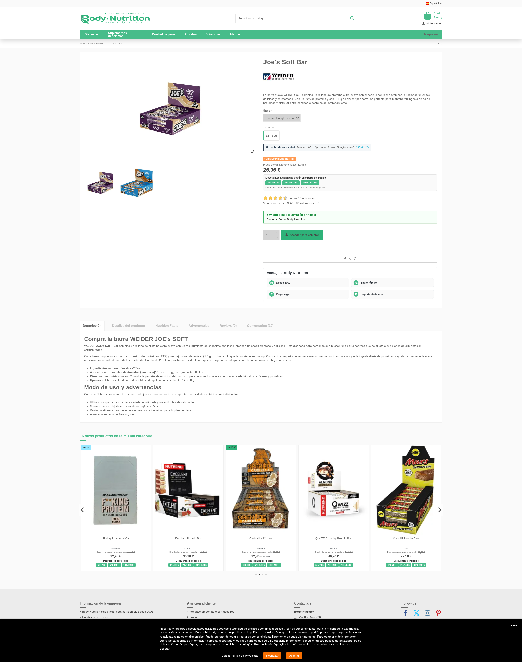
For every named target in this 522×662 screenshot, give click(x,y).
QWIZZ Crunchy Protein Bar (92, 538)
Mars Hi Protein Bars (164, 538)
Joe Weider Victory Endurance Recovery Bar (237, 538)
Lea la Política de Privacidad (240, 655)
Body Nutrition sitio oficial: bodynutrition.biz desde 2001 (117, 611)
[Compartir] (345, 258)
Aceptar (294, 655)
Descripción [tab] (92, 325)
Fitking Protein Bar (309, 538)
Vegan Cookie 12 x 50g (382, 538)
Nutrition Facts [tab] (166, 325)
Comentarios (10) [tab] (260, 325)
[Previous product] (439, 43)
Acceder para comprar (304, 235)
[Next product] (441, 43)
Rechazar (272, 655)
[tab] (228, 326)
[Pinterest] (355, 258)
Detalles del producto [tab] (128, 325)
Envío (193, 617)
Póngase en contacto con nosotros (211, 611)
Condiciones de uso (95, 617)
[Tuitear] (349, 258)
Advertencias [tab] (199, 325)
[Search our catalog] (352, 18)
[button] (125, 34)
